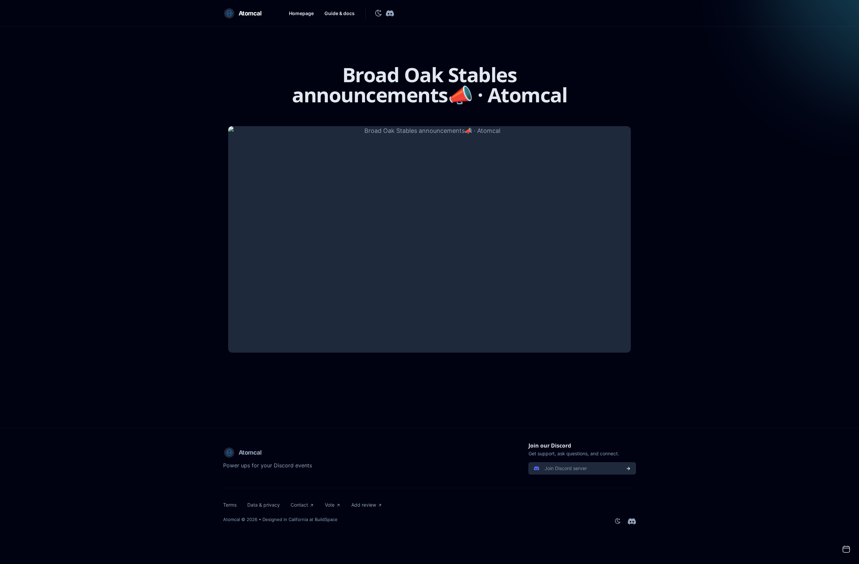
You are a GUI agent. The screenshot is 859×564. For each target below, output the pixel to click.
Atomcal (231, 519)
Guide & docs (339, 13)
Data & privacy (263, 505)
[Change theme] (378, 13)
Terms (230, 505)
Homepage (301, 13)
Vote (330, 505)
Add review (363, 505)
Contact (299, 505)
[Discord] (390, 13)
